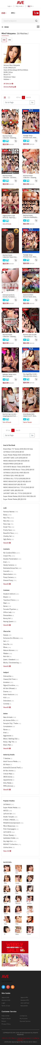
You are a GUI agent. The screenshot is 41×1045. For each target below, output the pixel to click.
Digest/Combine (11, 685)
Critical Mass (8, 774)
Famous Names (10, 512)
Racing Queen (9, 621)
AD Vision (7, 764)
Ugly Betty (8, 539)
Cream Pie (9, 556)
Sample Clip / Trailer (12, 723)
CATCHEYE (9, 832)
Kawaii (7, 635)
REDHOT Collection (12, 844)
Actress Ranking (9, 87)
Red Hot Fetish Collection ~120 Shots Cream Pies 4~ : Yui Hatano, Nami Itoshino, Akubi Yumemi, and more (10, 177)
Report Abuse (6, 1018)
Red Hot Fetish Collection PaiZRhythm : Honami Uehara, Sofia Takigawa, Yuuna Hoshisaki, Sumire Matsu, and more (30, 216)
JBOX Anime (8, 777)
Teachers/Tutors (11, 600)
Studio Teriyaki (10, 817)
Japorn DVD (5, 997)
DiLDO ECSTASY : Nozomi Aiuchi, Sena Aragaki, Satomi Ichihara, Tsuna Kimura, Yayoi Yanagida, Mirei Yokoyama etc (30, 296)
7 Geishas (7, 758)
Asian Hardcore (10, 694)
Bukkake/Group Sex (12, 568)
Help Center (19, 6)
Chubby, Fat (8, 536)
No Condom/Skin (11, 553)
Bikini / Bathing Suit (11, 739)
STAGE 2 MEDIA (10, 820)
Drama (7, 691)
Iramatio (8, 571)
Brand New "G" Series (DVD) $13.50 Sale (18, 449)
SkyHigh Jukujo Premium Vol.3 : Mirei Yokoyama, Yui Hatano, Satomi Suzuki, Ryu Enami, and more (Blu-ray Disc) (30, 256)
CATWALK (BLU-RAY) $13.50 (13, 476)
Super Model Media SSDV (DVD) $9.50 (16, 455)
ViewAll (6, 543)
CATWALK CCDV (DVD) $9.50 (13, 452)
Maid (6, 603)
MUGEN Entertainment (13, 823)
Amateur (8, 682)
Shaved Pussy (10, 580)
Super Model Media (12, 808)
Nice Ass (8, 521)
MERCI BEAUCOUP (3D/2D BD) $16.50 (17, 481)
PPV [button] (9, 40)
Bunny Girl (8, 618)
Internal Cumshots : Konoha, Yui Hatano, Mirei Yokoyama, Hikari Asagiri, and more (10, 296)
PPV (13, 13)
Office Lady (9, 612)
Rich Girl (7, 656)
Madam (7, 653)
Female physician (10, 609)
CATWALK (8, 804)
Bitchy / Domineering (12, 663)
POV (6, 698)
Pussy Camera (9, 577)
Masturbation (9, 574)
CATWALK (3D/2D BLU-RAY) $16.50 (16, 473)
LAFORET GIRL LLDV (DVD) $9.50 (15, 458)
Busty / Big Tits (10, 742)
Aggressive (8, 736)
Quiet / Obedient (11, 660)
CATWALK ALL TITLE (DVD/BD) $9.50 (16, 479)
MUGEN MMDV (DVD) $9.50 (13, 464)
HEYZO (7, 811)
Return (4, 1021)
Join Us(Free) (24, 1003)
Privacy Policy (6, 1024)
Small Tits (8, 527)
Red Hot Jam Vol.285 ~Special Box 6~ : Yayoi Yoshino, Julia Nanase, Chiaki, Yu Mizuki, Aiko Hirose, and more (30, 336)
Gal (6, 641)
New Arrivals (9, 717)
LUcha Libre (9, 847)
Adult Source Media (12, 761)
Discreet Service (25, 1021)
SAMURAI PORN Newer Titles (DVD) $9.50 (18, 470)
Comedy (7, 704)
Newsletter (24, 1006)
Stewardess (8, 615)
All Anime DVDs (10, 720)
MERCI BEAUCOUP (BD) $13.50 (14, 484)
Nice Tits (8, 518)
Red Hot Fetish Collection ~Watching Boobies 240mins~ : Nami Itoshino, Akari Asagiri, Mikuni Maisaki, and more (10, 137)
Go (32, 102)
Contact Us (23, 1016)
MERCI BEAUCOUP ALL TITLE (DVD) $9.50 (18, 487)
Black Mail (8, 745)
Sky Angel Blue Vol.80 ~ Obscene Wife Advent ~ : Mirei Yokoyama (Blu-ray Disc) (30, 375)
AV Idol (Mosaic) (10, 688)
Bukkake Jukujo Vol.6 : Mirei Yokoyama (10, 375)
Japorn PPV (24, 997)
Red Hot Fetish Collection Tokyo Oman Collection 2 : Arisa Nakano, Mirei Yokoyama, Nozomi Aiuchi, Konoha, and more (10, 256)
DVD (3, 13)
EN (31, 6)
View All (6, 851)
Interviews (8, 701)
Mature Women (10, 650)
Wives (7, 647)
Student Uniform (11, 594)
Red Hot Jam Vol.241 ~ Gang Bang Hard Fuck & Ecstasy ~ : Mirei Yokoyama (10, 415)
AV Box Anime (9, 771)
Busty (7, 515)
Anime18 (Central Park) (13, 768)
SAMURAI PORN (11, 838)
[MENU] (38, 26)
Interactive (8, 676)
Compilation (9, 726)
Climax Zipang (9, 835)
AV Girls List (8, 84)
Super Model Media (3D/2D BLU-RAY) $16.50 (19, 496)
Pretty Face (9, 530)
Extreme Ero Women (13, 638)
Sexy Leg (8, 524)
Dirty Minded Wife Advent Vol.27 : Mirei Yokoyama (29, 415)
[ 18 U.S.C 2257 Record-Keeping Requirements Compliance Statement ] (20, 1039)
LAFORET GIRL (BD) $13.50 (13, 490)
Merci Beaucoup (10, 826)
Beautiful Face (10, 533)
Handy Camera (10, 565)
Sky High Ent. (9, 841)
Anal (6, 562)
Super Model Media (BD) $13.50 (14, 499)
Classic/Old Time (10, 679)
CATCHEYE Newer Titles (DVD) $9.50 (16, 467)
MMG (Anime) (9, 786)
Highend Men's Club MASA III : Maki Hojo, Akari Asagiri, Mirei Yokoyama (9, 217)
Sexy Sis (8, 644)
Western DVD (6, 1000)
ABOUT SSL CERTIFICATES (7, 981)
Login (9, 6)
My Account (23, 1018)
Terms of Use (6, 1006)
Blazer (7, 597)
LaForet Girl (9, 814)
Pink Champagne (11, 829)
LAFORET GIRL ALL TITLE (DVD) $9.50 (17, 493)
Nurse (7, 606)
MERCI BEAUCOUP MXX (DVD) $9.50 (16, 461)
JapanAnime (8, 780)
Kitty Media (8, 783)
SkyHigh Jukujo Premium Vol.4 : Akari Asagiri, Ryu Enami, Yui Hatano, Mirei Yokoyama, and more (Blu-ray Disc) (30, 137)
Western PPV (24, 1000)
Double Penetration (12, 559)
